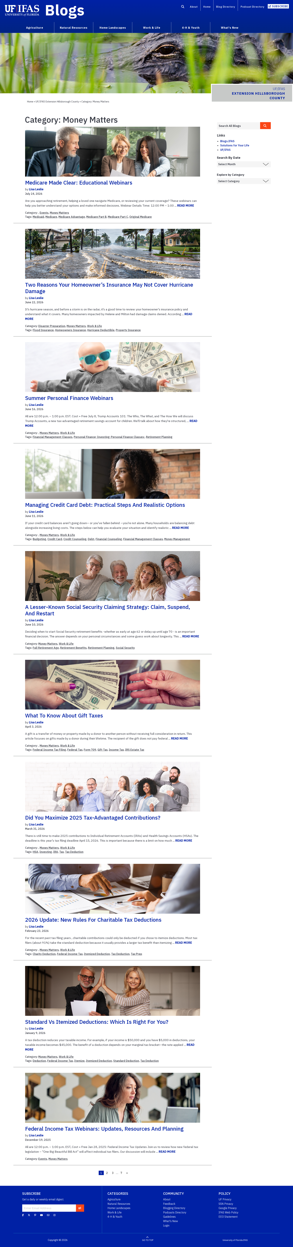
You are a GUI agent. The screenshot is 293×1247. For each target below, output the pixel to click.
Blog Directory (225, 6)
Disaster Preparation (51, 326)
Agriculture (114, 1199)
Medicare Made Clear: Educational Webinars (78, 182)
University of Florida (233, 1240)
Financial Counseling (109, 539)
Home (207, 6)
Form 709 (90, 749)
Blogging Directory (174, 1208)
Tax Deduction (74, 851)
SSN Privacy (226, 1203)
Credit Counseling (74, 539)
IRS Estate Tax (134, 749)
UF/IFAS (225, 149)
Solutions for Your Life (234, 145)
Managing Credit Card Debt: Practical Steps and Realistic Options (105, 504)
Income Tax (116, 749)
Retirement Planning (159, 437)
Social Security (125, 647)
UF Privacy (225, 1199)
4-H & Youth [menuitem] (191, 27)
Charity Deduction (44, 954)
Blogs (65, 10)
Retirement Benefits (73, 647)
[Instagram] (54, 1215)
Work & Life (94, 326)
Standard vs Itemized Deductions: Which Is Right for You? (96, 1021)
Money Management (177, 539)
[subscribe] (80, 1208)
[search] (265, 125)
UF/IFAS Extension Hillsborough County (57, 101)
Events (44, 212)
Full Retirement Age (46, 647)
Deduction (39, 1060)
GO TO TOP (147, 1240)
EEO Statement (228, 1216)
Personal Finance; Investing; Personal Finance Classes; (109, 437)
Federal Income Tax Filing (49, 749)
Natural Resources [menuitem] (73, 27)
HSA (35, 851)
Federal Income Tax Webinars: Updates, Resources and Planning (104, 1128)
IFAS (245, 1240)
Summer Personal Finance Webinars (69, 397)
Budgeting (39, 539)
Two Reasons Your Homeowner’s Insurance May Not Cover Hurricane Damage (109, 288)
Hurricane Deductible (100, 330)
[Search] (183, 7)
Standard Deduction (126, 1060)
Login (166, 1225)
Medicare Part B (96, 216)
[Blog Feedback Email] (48, 1215)
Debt (91, 539)
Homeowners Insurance (70, 330)
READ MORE (185, 205)
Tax (61, 851)
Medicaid (38, 216)
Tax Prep (136, 954)
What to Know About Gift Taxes (64, 715)
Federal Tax (74, 749)
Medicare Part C (118, 216)
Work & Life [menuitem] (151, 27)
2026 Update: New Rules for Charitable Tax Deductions (93, 919)
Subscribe (280, 6)
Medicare (51, 216)
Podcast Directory (252, 6)
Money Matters (59, 212)
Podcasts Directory (174, 1212)
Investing (46, 851)
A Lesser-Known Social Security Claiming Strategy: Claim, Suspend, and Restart (107, 610)
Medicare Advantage (71, 216)
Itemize (79, 1060)
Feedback (169, 1203)
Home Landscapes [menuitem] (113, 27)
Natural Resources (119, 1203)
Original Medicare (140, 216)
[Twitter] (29, 1215)
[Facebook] (23, 1215)
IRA (55, 851)
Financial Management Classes (52, 437)
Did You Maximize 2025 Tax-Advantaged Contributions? (92, 817)
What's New (170, 1221)
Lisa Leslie (36, 189)
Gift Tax (102, 749)
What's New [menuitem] (229, 27)
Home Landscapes (119, 1208)
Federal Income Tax (70, 954)
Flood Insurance (43, 330)
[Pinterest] (35, 1215)
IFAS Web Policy (228, 1212)
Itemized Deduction (97, 954)
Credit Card (54, 539)
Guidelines (169, 1216)
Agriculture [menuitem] (34, 27)
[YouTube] (41, 1215)
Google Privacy (228, 1208)
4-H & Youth (115, 1216)
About (194, 6)
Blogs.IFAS (227, 141)
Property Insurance (128, 330)
